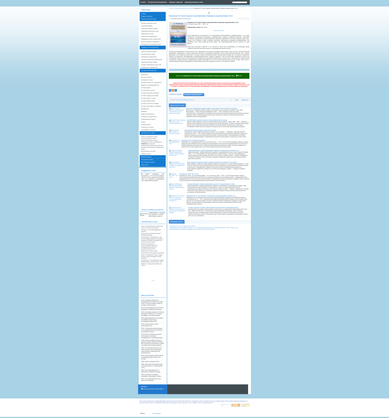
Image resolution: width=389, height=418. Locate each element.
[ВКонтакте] (170, 90)
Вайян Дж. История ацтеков (149, 251)
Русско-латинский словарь (148, 51)
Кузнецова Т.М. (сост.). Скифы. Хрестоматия (182, 226)
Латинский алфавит (147, 26)
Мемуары (144, 111)
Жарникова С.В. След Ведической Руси (193, 140)
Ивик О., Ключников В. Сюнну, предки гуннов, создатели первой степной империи (151, 256)
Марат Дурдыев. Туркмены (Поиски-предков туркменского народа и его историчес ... (212, 162)
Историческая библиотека (182, 99)
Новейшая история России (149, 116)
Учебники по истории (147, 127)
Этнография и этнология (148, 130)
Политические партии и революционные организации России (152, 144)
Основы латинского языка (148, 19)
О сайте (143, 13)
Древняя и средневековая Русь (150, 85)
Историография (145, 87)
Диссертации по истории (148, 151)
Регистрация (156, 413)
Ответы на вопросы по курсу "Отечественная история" (149, 137)
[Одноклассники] (173, 90)
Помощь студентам (146, 16)
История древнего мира (148, 101)
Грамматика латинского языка (150, 31)
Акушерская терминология (149, 57)
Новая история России (147, 114)
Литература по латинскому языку (150, 44)
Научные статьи (146, 154)
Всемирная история (147, 80)
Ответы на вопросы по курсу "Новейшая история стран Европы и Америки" (151, 141)
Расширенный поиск (147, 159)
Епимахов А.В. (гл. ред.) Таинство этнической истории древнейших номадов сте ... (211, 196)
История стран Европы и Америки (151, 106)
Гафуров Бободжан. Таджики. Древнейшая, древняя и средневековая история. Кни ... (213, 150)
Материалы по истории (148, 133)
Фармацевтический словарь (149, 62)
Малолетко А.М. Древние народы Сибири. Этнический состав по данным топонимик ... (212, 108)
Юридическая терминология (149, 67)
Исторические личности (148, 90)
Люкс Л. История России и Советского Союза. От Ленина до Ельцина (152, 227)
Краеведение (145, 109)
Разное (192, 99)
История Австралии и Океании (150, 93)
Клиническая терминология (149, 36)
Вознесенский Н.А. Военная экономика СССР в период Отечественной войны (192, 229)
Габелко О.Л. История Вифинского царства (151, 230)
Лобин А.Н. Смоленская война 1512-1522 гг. (151, 264)
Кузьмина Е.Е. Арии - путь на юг (188, 174)
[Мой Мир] (176, 90)
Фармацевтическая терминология (151, 39)
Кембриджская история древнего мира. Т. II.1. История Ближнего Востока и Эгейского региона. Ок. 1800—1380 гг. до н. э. (204, 227)
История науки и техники (148, 98)
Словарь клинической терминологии (151, 59)
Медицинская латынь (147, 34)
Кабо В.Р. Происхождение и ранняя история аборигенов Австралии (207, 120)
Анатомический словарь (148, 54)
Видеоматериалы (146, 157)
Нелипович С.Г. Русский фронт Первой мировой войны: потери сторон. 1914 (152, 261)
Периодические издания (148, 119)
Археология (144, 74)
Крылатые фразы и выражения (150, 41)
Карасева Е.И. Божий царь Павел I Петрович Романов (151, 234)
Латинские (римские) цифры (149, 28)
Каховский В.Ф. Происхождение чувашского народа (200, 130)
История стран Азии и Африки (150, 103)
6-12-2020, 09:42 (186, 18)
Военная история (146, 77)
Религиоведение (146, 124)
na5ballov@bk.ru (159, 389)
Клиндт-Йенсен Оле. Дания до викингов (152, 253)
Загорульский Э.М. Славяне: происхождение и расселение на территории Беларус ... (213, 207)
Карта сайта (144, 165)
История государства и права (149, 95)
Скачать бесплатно (218, 30)
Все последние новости (148, 162)
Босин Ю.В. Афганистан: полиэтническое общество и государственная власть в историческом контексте (149, 246)
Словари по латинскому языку (150, 47)
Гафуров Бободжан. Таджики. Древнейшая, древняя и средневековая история (211, 184)
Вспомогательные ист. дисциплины (151, 82)
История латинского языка (149, 23)
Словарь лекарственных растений (151, 64)
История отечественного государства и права (152, 148)
